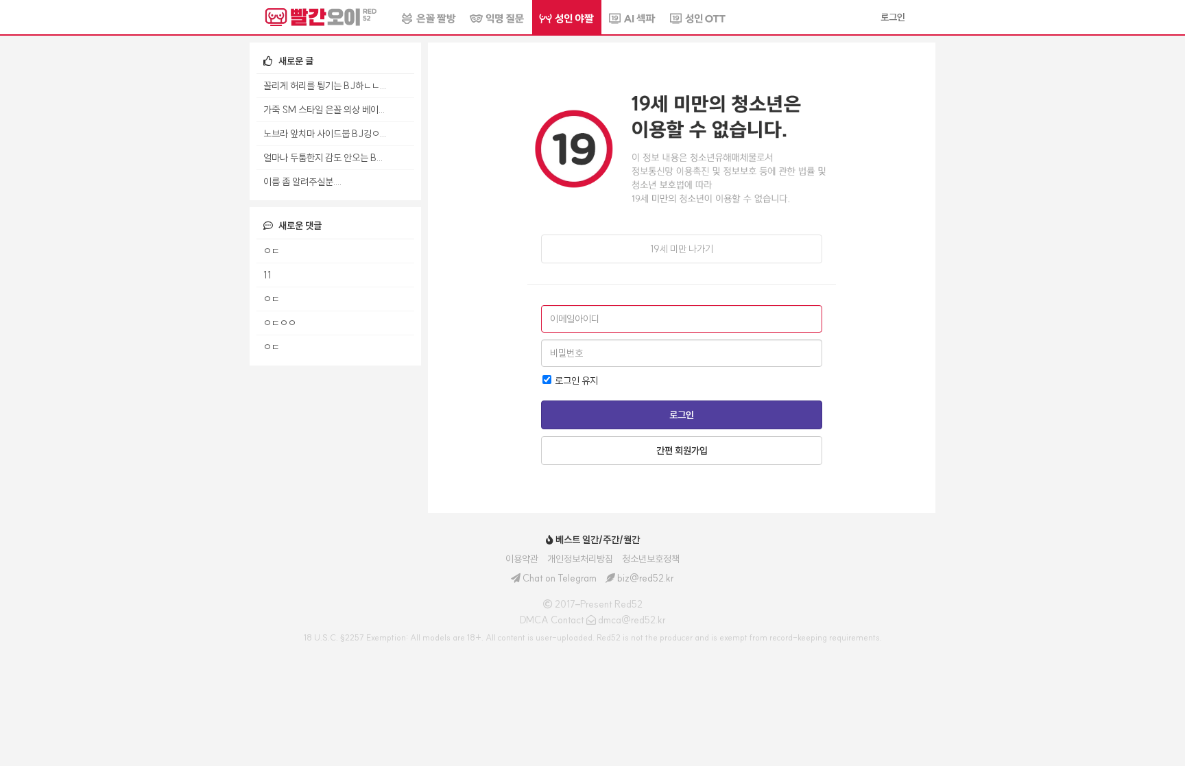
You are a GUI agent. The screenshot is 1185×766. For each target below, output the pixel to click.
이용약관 (521, 559)
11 (267, 275)
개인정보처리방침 (580, 559)
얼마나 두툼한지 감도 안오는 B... (323, 158)
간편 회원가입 (682, 450)
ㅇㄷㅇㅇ (279, 323)
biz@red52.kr (645, 578)
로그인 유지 (575, 380)
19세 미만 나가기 (681, 249)
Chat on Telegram (559, 578)
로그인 (681, 415)
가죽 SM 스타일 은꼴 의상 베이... (324, 110)
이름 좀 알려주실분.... (302, 182)
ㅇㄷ (271, 251)
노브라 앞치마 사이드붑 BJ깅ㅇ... (324, 134)
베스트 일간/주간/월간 (596, 540)
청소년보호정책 (651, 559)
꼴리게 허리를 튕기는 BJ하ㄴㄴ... (324, 86)
